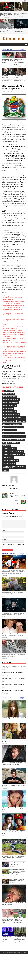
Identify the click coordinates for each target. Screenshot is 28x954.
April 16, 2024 (6, 91)
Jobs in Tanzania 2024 (13, 442)
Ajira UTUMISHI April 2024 (9, 430)
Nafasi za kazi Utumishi (9, 463)
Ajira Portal (21, 421)
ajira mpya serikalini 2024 (9, 396)
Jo (11, 91)
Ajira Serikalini (7, 424)
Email (3, 535)
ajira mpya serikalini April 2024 (11, 399)
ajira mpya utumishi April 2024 (11, 414)
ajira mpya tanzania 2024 (9, 405)
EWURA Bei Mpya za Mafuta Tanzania (13, 317)
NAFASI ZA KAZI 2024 (7, 457)
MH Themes (23, 952)
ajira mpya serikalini (8, 393)
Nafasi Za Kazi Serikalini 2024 (10, 460)
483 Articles (12, 485)
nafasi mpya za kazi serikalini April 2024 (13, 454)
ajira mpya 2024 (9, 390)
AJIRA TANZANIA (17, 424)
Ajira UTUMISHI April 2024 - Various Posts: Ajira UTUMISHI (13, 436)
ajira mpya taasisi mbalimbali (10, 402)
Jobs (4, 442)
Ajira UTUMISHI (19, 427)
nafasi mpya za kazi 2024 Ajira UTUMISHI (13, 451)
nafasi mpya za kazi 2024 (9, 448)
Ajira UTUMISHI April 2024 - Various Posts (13, 433)
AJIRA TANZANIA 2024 (8, 427)
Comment (4, 519)
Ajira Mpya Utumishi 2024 (9, 411)
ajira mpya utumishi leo (9, 421)
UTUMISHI (5, 470)
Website (4, 539)
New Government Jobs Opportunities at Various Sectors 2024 (13, 467)
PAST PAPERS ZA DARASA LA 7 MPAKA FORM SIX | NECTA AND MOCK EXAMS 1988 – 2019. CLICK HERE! (14, 353)
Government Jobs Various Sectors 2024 (13, 439)
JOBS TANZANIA (6, 445)
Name (3, 530)
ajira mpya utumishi (8, 408)
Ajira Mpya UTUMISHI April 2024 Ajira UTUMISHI (12, 418)
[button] (26, 44)
